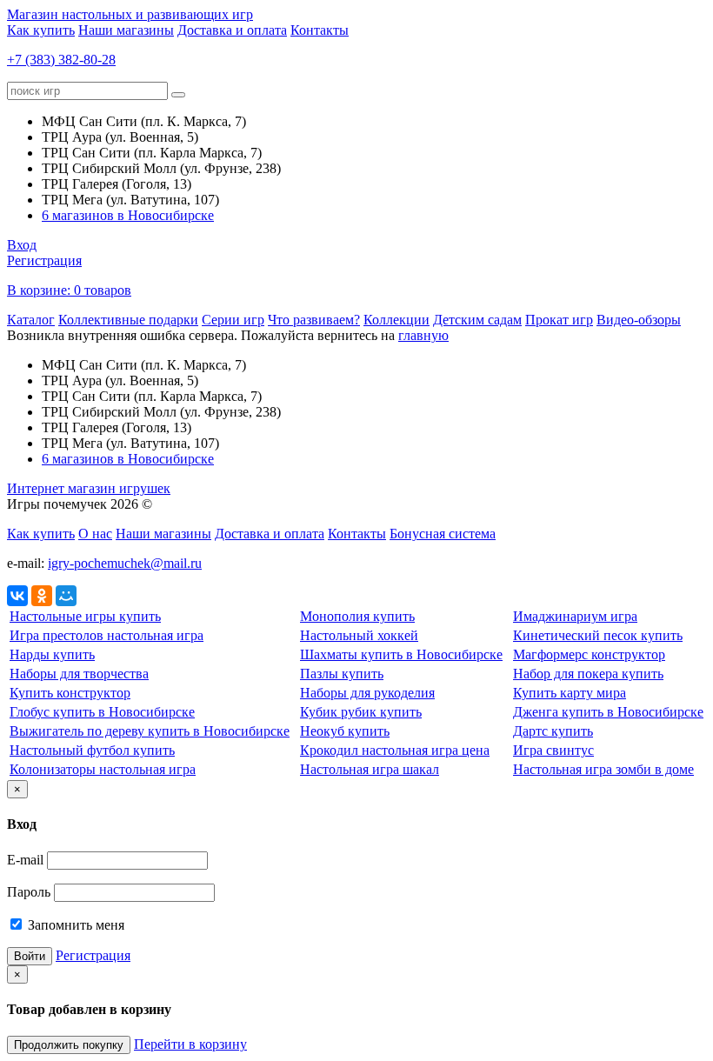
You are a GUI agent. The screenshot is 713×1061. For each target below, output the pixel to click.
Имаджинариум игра (575, 616)
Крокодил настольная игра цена (395, 750)
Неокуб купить (345, 731)
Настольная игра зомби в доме (603, 769)
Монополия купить (357, 616)
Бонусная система (443, 533)
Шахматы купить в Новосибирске (401, 654)
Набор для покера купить (588, 673)
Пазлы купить (341, 673)
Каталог (31, 319)
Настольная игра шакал (369, 769)
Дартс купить (553, 731)
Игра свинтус (553, 750)
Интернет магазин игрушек (88, 488)
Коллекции (396, 319)
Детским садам (477, 319)
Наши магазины (126, 30)
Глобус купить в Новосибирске (102, 711)
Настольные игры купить (85, 616)
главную (423, 335)
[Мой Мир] (66, 595)
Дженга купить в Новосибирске (608, 711)
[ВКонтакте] (17, 595)
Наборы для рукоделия (367, 692)
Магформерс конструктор (589, 654)
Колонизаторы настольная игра (103, 769)
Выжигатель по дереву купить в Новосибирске (150, 731)
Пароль (28, 891)
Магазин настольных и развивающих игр (130, 14)
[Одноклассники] (41, 595)
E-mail (25, 859)
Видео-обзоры (638, 319)
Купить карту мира (569, 692)
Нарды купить (52, 654)
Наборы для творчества (79, 673)
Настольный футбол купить (92, 750)
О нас (95, 533)
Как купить (41, 30)
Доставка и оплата (232, 30)
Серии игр (233, 319)
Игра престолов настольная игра (106, 635)
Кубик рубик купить (361, 711)
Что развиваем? (314, 319)
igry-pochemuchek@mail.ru (125, 563)
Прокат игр (559, 319)
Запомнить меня (74, 925)
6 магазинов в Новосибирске (128, 215)
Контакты (319, 30)
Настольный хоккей (359, 635)
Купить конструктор (70, 692)
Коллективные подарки (128, 319)
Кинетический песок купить (598, 635)
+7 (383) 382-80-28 (61, 59)
